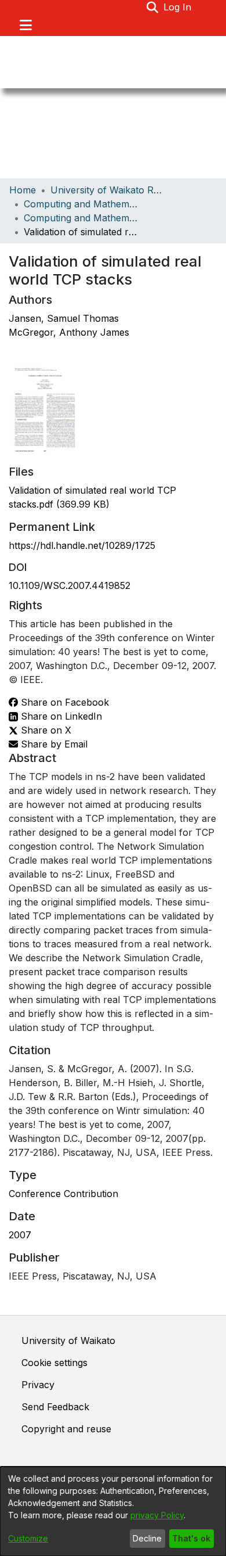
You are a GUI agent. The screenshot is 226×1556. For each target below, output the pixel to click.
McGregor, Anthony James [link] (69, 332)
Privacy (37, 1384)
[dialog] (113, 1511)
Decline (147, 1538)
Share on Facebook (63, 702)
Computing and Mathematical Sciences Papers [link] (82, 218)
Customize (28, 1538)
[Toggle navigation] (25, 25)
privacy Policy (157, 1515)
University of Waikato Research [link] (108, 190)
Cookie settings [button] (54, 1362)
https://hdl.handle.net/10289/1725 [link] (82, 545)
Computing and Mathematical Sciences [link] (82, 204)
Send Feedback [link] (55, 1407)
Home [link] (22, 190)
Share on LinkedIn (60, 716)
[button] (152, 7)
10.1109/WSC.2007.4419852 (69, 585)
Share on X (44, 730)
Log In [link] (177, 7)
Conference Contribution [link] (63, 1193)
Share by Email (53, 744)
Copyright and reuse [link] (66, 1429)
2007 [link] (20, 1235)
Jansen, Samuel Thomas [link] (64, 318)
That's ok (191, 1538)
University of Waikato (68, 1340)
